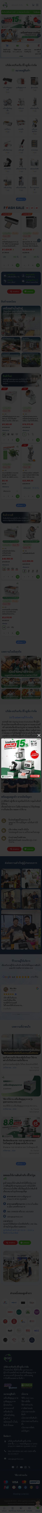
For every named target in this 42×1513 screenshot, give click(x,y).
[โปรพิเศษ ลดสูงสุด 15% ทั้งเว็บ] (21, 739)
